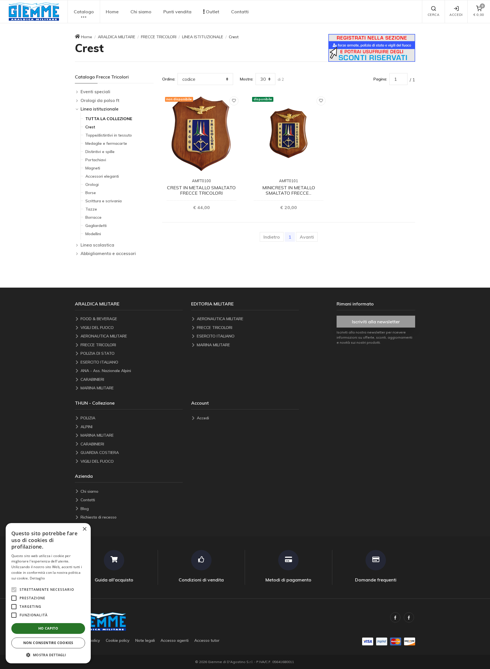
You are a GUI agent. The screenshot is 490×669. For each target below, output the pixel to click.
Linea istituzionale (100, 109)
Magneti (92, 168)
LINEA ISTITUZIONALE (202, 36)
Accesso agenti (174, 640)
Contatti (240, 11)
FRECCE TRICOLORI (158, 36)
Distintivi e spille (100, 151)
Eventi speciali (95, 91)
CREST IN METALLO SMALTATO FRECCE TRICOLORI (201, 190)
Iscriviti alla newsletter (376, 321)
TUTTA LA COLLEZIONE (108, 118)
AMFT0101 (288, 181)
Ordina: (168, 79)
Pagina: (380, 79)
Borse (90, 192)
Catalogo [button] (84, 11)
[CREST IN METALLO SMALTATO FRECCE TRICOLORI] (201, 133)
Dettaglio (37, 578)
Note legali (145, 640)
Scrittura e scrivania (103, 200)
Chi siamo (140, 11)
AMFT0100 (201, 181)
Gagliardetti (96, 225)
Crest (90, 126)
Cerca (434, 15)
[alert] (48, 593)
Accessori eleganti (102, 176)
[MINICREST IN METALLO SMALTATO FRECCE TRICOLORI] (288, 133)
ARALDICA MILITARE (116, 36)
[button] (34, 12)
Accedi (455, 15)
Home (112, 11)
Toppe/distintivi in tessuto (108, 135)
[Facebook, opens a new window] (395, 617)
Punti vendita (177, 11)
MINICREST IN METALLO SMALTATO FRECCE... (288, 190)
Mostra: (246, 79)
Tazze (91, 209)
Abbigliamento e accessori (108, 253)
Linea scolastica (97, 245)
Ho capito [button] (48, 628)
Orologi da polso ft (100, 100)
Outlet (212, 11)
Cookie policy (118, 640)
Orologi (92, 184)
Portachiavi (95, 159)
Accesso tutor (206, 640)
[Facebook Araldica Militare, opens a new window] (409, 617)
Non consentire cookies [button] (48, 642)
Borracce (93, 217)
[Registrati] (371, 47)
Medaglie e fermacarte (106, 143)
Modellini (93, 233)
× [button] (84, 529)
